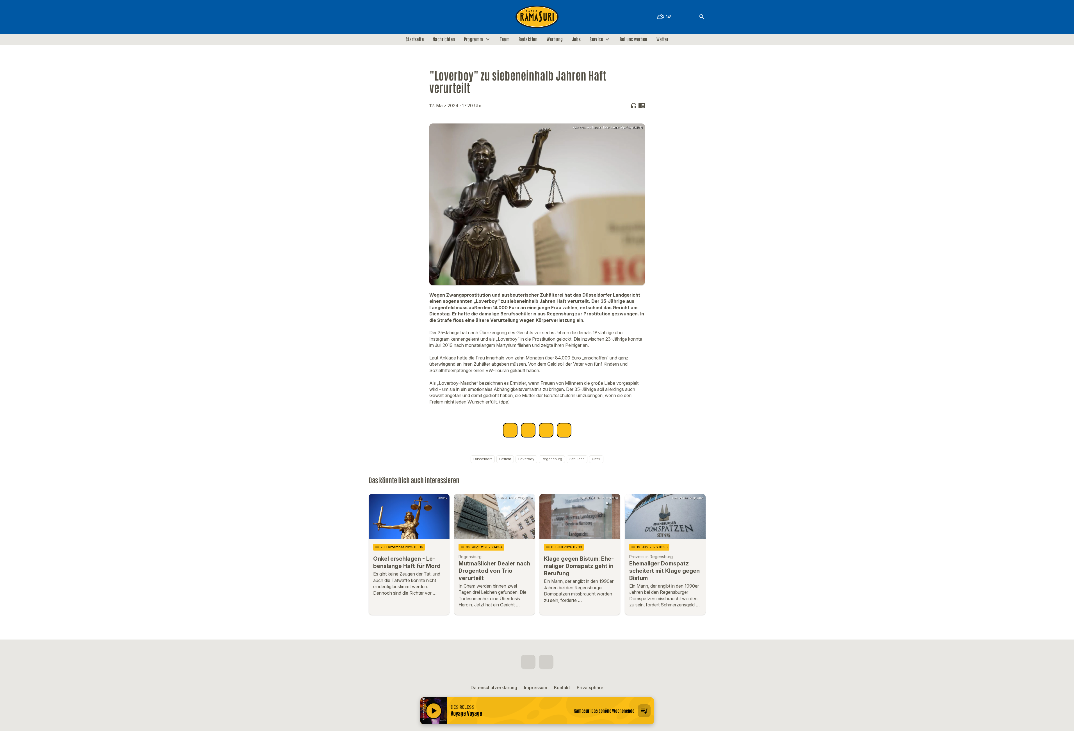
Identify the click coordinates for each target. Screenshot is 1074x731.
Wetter (662, 39)
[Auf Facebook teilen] (510, 430)
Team (505, 39)
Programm (473, 39)
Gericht (505, 459)
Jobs (576, 39)
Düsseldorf (482, 459)
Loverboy (526, 459)
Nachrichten (444, 39)
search (702, 16)
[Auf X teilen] (528, 430)
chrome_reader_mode (641, 105)
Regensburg (552, 459)
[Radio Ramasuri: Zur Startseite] (537, 17)
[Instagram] (385, 16)
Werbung (555, 39)
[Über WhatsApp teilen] (546, 430)
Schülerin (577, 459)
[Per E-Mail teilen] (564, 430)
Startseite (415, 39)
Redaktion (528, 39)
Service (596, 39)
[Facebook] (374, 16)
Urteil (596, 459)
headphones (633, 105)
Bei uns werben (633, 39)
